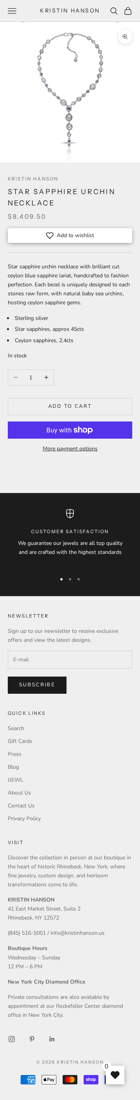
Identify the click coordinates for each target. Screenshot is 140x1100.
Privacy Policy (24, 818)
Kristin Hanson (33, 179)
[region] (70, 537)
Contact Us (21, 805)
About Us (19, 792)
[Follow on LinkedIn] (52, 1039)
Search (16, 728)
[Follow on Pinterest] (32, 1039)
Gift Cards (20, 741)
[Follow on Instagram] (12, 1039)
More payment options (70, 448)
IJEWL (15, 780)
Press (14, 754)
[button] (70, 235)
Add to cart (70, 406)
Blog (13, 767)
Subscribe (37, 684)
